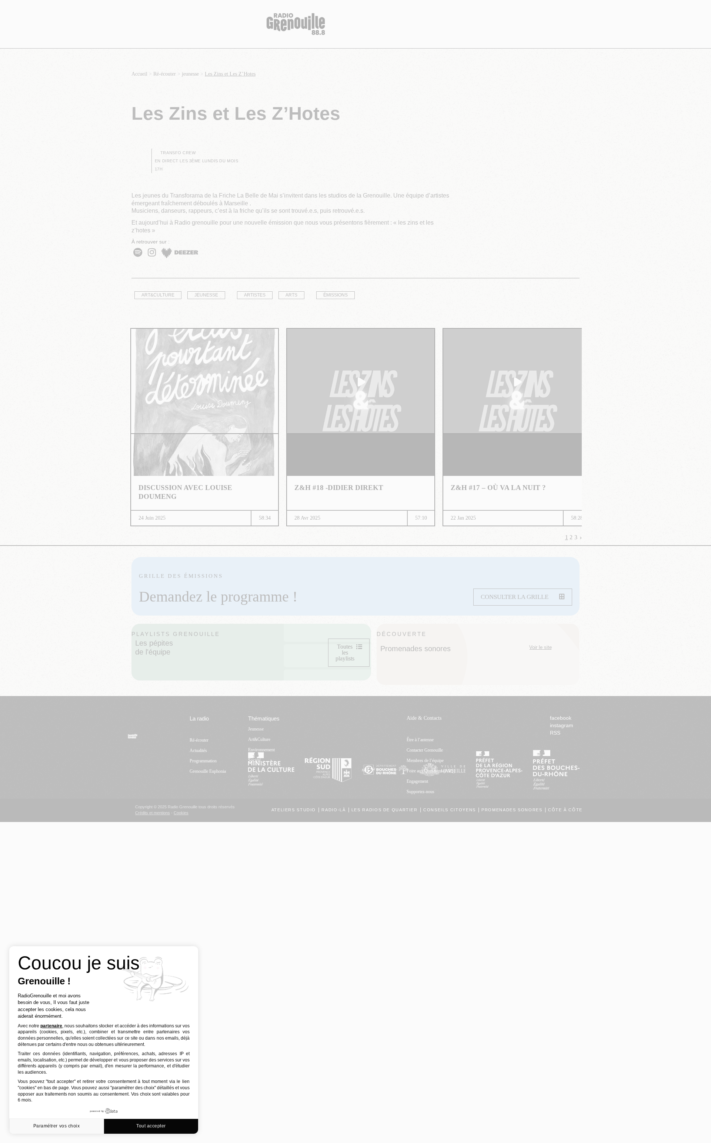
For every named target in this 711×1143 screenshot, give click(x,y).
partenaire (51, 1025)
